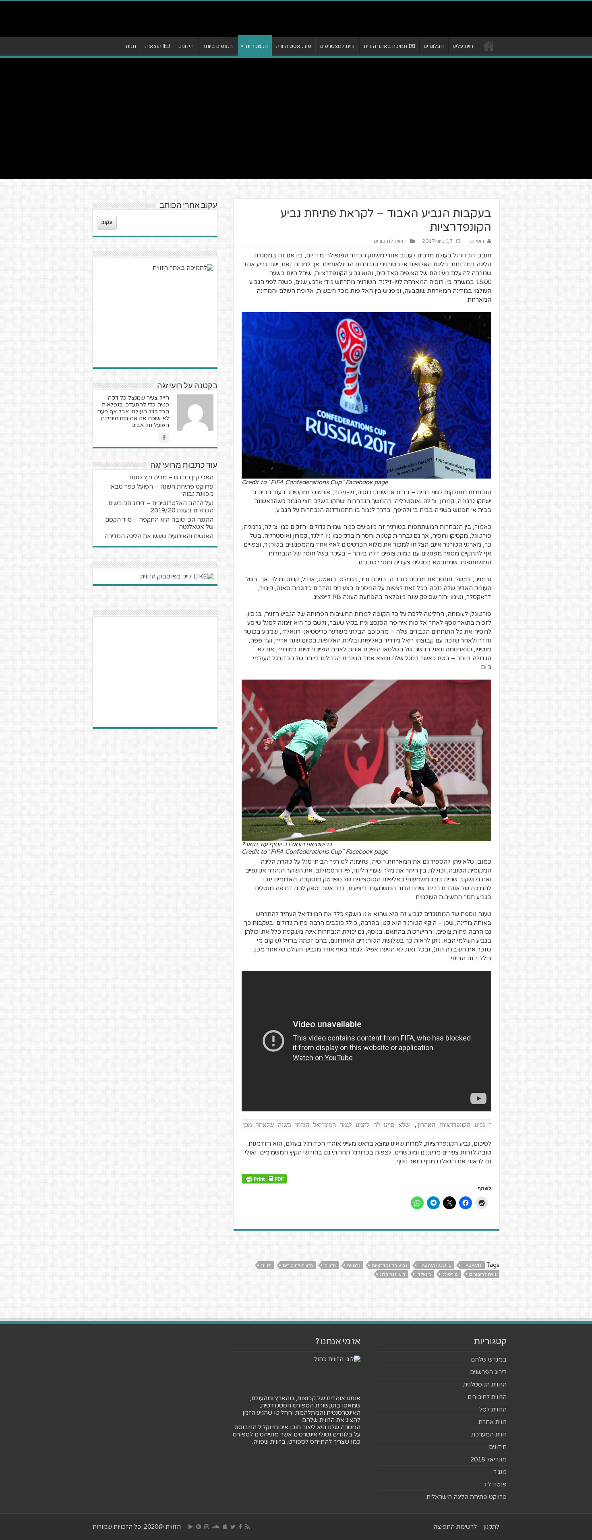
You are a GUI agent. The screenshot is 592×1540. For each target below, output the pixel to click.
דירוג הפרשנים (488, 1372)
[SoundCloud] (215, 1527)
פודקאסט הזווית (293, 46)
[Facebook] (240, 1527)
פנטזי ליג (495, 1484)
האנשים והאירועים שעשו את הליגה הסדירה (159, 536)
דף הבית (488, 45)
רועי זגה (476, 241)
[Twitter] (233, 1527)
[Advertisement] (296, 118)
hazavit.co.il (434, 1265)
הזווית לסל (493, 1409)
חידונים (186, 46)
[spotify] (198, 1527)
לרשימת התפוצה (455, 1526)
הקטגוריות (257, 46)
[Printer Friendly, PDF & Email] (264, 1178)
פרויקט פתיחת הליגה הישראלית (466, 1497)
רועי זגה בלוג (392, 1274)
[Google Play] (191, 1527)
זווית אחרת (492, 1422)
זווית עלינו (463, 46)
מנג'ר (500, 1472)
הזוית (266, 1265)
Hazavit (472, 1265)
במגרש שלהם (489, 1359)
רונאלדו (423, 1274)
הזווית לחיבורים (390, 241)
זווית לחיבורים (483, 1274)
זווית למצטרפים (337, 46)
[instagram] (206, 1527)
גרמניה (353, 1265)
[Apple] (225, 1527)
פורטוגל (450, 1274)
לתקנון (491, 1526)
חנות (131, 46)
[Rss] (247, 1527)
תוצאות (153, 46)
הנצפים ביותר (218, 46)
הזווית (330, 1265)
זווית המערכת (489, 1434)
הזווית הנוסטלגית (485, 1384)
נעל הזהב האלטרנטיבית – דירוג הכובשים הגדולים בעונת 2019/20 (160, 507)
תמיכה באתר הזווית (385, 46)
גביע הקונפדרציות (389, 1265)
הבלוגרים (434, 46)
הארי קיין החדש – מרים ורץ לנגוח (171, 477)
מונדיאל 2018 (488, 1459)
